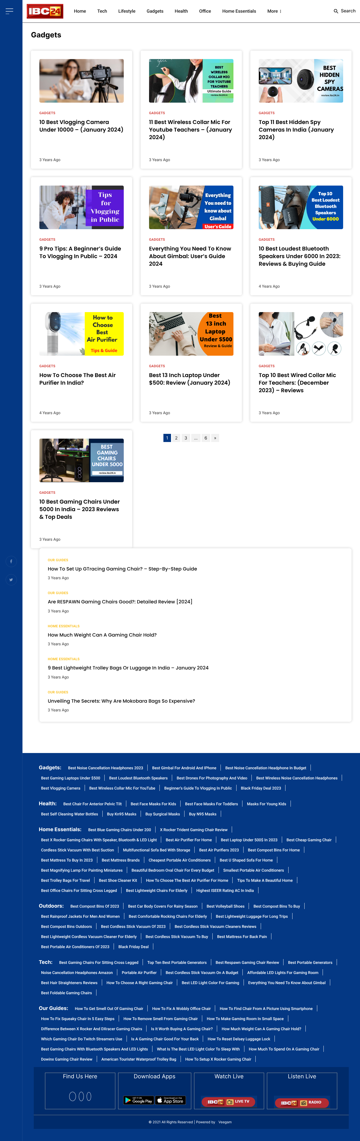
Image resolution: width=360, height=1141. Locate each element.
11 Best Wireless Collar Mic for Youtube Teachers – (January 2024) (190, 129)
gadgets (46, 35)
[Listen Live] (302, 1100)
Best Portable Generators (310, 963)
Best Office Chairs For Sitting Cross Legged (79, 891)
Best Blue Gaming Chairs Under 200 (119, 830)
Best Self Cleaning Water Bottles (69, 814)
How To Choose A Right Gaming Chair (140, 983)
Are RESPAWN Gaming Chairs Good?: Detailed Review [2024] (120, 601)
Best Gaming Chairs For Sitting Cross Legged (99, 963)
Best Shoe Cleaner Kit (118, 881)
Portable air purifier (139, 973)
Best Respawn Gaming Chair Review (247, 963)
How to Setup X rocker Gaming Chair (218, 1059)
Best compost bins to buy (276, 907)
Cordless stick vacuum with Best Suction (77, 850)
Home (80, 11)
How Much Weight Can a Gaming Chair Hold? (102, 635)
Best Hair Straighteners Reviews (69, 983)
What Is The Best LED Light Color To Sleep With (198, 1049)
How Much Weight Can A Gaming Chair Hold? (261, 1029)
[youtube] (89, 1096)
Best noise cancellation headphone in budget (265, 768)
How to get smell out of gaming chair (109, 1009)
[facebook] (72, 1096)
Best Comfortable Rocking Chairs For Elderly (168, 917)
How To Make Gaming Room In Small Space (245, 1019)
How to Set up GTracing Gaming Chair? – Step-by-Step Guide (122, 568)
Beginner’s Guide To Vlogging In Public (198, 788)
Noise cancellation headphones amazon (77, 973)
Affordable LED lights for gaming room (282, 973)
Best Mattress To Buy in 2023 (67, 860)
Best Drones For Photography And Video (212, 778)
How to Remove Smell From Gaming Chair (160, 1019)
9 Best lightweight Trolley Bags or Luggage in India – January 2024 (128, 667)
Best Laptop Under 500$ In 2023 (249, 840)
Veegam (225, 1122)
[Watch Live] (229, 1100)
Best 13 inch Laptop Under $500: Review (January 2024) (189, 379)
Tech (102, 11)
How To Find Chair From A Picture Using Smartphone (266, 1009)
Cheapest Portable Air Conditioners (180, 860)
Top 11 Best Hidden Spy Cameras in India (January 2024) (296, 129)
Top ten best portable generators (177, 963)
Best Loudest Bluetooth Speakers (138, 778)
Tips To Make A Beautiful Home (264, 881)
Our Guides (58, 560)
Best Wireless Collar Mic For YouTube (122, 788)
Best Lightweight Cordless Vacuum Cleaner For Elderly (89, 937)
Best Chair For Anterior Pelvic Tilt (92, 804)
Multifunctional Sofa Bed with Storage (156, 850)
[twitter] (81, 1096)
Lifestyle (127, 11)
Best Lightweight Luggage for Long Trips (252, 917)
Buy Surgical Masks (162, 814)
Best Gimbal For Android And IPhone (184, 768)
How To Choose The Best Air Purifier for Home (187, 881)
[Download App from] (138, 1098)
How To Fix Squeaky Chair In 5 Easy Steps (77, 1019)
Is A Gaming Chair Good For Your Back (165, 1039)
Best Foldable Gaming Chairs (66, 993)
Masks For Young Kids (266, 804)
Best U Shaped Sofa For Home (246, 860)
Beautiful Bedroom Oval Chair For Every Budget (173, 871)
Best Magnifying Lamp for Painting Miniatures (82, 871)
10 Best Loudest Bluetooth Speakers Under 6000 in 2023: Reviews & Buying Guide (300, 256)
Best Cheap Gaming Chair (309, 840)
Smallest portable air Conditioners (253, 871)
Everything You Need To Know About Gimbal (287, 983)
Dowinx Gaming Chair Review (67, 1059)
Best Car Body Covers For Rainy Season (162, 907)
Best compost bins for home (274, 850)
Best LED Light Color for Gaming (210, 983)
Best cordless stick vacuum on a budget (202, 973)
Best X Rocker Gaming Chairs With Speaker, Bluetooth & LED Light (99, 840)
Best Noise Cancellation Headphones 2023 (105, 768)
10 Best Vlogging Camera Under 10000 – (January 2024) (81, 126)
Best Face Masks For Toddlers (211, 804)
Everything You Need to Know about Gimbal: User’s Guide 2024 (190, 256)
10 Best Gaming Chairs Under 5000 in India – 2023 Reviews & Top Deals (79, 509)
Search (348, 10)
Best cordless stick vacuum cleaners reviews (215, 927)
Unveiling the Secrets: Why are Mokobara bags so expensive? (121, 701)
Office (205, 11)
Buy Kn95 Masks (121, 814)
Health (181, 11)
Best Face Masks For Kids (153, 804)
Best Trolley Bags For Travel (65, 881)
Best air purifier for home (189, 840)
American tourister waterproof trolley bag (139, 1059)
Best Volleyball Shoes (226, 907)
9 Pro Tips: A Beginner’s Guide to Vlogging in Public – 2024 (80, 252)
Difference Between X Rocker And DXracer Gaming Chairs (91, 1029)
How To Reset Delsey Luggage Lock (239, 1039)
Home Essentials (239, 11)
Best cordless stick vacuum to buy (177, 937)
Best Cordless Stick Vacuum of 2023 (133, 927)
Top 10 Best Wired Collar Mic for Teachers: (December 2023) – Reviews (297, 382)
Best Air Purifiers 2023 (219, 850)
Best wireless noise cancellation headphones (297, 778)
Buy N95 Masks (203, 814)
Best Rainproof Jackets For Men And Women (80, 917)
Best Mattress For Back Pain (242, 937)
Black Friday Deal (133, 947)
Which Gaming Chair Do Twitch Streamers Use (81, 1039)
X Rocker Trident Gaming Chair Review (194, 830)
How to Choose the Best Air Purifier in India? (77, 379)
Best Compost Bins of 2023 (95, 907)
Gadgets (155, 11)
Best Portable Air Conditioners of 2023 (75, 947)
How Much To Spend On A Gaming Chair (284, 1049)
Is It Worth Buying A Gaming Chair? (182, 1029)
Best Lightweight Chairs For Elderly (156, 891)
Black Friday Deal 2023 (261, 788)
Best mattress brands (121, 860)
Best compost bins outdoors (66, 927)
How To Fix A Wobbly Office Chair (181, 1009)
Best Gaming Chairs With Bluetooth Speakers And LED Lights (94, 1049)
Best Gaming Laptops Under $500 (70, 778)
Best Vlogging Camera (60, 788)
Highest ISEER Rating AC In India (225, 891)
